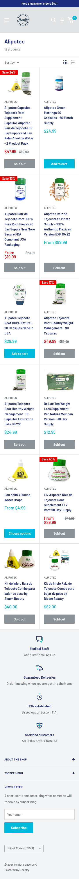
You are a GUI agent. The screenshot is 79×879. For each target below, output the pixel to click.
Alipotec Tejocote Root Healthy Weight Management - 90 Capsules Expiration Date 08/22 (19, 414)
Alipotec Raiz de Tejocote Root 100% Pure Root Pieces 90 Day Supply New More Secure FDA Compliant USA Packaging (19, 229)
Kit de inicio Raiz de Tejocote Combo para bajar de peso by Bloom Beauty (19, 591)
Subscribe (19, 827)
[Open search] (53, 20)
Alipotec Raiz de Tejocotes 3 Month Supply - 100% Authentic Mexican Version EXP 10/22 (57, 224)
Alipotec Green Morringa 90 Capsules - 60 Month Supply (58, 115)
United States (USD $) (20, 848)
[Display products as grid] (65, 62)
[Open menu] (6, 20)
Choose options (20, 533)
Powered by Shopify (16, 870)
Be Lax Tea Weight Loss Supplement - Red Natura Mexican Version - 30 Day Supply (58, 414)
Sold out (20, 164)
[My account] (62, 20)
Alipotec (10, 101)
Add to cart (59, 164)
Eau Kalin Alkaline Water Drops (17, 497)
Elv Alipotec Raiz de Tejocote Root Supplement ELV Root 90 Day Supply (58, 502)
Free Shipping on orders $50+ (40, 3)
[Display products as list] (73, 62)
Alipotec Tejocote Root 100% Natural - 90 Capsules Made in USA (18, 325)
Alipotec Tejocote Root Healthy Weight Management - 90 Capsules (58, 325)
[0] (71, 20)
